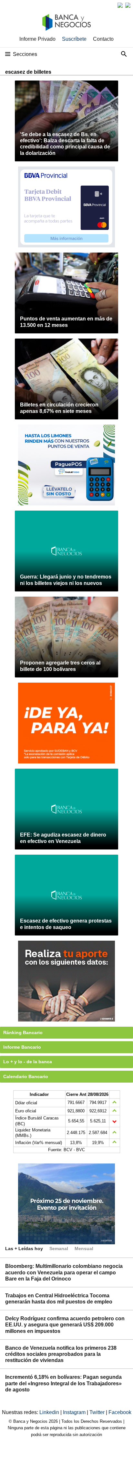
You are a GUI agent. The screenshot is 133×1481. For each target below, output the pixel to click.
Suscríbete (74, 39)
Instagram (75, 1412)
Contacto (103, 39)
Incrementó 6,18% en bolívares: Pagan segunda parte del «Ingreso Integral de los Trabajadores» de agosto (63, 1383)
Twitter (97, 1412)
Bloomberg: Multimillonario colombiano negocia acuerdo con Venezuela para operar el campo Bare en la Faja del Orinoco (64, 1272)
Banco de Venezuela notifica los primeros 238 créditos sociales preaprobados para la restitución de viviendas (61, 1354)
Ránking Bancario (23, 1032)
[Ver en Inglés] (120, 5)
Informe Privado (37, 39)
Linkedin (49, 1412)
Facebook (119, 1412)
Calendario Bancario (25, 1076)
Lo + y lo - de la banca (27, 1061)
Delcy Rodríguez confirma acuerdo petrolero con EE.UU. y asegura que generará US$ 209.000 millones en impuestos (65, 1325)
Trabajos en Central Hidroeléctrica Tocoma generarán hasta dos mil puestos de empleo (58, 1298)
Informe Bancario (22, 1047)
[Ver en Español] (127, 5)
